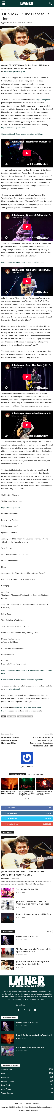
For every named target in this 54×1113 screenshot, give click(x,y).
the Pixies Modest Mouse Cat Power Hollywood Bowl (10, 740)
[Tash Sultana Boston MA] (7, 893)
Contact (36, 1103)
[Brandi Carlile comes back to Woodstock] (9, 784)
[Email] (22, 726)
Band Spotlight (6, 1085)
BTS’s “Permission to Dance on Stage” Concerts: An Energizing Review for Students (41, 741)
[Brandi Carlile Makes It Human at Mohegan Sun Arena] (44, 784)
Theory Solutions (31, 1110)
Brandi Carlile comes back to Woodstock (8, 792)
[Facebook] (4, 726)
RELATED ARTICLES (17, 774)
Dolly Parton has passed (27, 936)
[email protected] (13, 689)
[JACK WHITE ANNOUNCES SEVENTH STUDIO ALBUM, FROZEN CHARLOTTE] (7, 905)
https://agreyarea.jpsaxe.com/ (13, 128)
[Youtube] (35, 1010)
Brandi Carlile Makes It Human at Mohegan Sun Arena (44, 793)
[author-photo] (27, 758)
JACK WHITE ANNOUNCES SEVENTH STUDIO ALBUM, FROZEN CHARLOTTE (32, 902)
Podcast (28, 1103)
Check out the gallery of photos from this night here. (22, 262)
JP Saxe (29, 716)
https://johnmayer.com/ (10, 507)
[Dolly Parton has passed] (7, 940)
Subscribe (47, 824)
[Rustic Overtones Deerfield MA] (7, 1051)
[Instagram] (24, 1010)
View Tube (18, 1103)
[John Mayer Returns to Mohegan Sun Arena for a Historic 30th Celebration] (27, 852)
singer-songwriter (43, 99)
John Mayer (21, 716)
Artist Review (6, 1089)
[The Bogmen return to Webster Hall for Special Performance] (7, 953)
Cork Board (5, 1077)
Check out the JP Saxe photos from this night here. (22, 134)
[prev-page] (25, 799)
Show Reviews (6, 1070)
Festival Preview (7, 1081)
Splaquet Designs (45, 1107)
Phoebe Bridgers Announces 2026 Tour (33, 914)
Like (49, 808)
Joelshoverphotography (14, 71)
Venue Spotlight (7, 1093)
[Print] (28, 726)
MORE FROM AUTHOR (35, 774)
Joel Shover (7, 23)
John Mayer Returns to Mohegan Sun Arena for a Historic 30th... (23, 873)
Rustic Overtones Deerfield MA (30, 1047)
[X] (10, 726)
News (3, 1073)
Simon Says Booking (20, 1107)
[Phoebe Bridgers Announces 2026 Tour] (7, 918)
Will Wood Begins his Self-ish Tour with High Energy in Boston (26, 793)
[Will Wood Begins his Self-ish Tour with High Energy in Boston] (27, 784)
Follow (48, 813)
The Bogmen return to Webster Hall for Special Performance (33, 950)
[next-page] (28, 799)
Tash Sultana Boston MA (27, 889)
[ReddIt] (16, 726)
